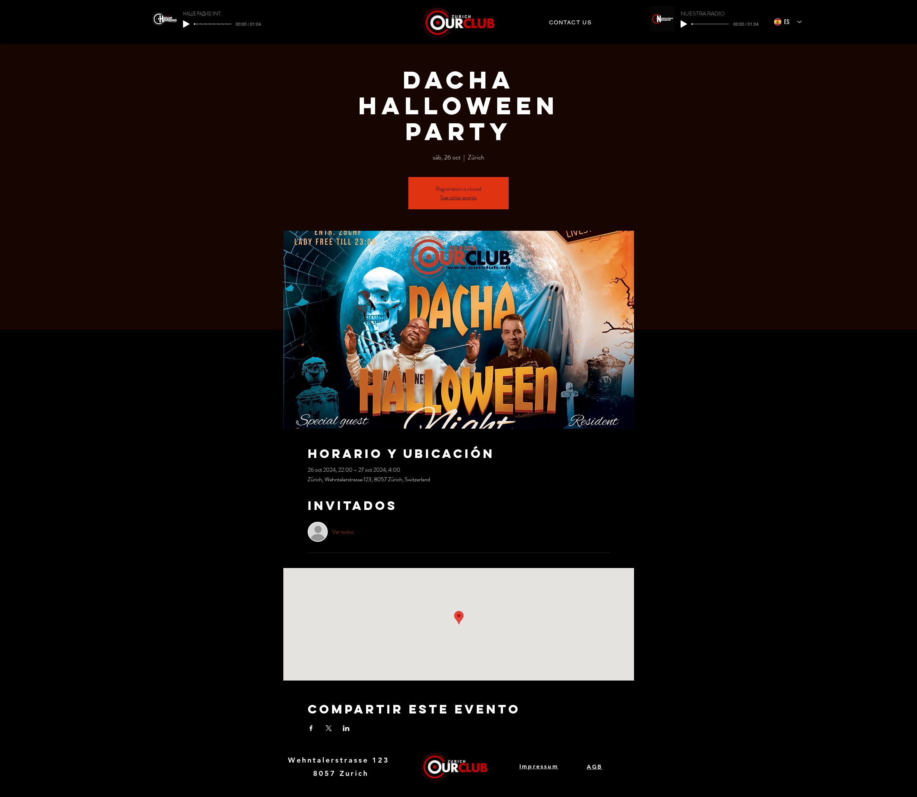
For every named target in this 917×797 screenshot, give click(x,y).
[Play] (186, 24)
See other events (458, 197)
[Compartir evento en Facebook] (311, 728)
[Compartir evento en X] (328, 728)
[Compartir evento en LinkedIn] (346, 728)
